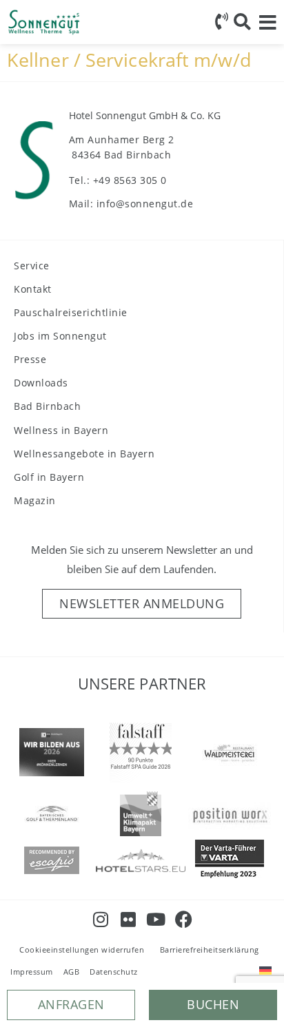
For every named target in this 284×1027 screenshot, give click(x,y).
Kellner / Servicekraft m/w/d (129, 59)
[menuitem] (265, 969)
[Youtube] (156, 919)
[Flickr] (128, 919)
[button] (213, 1005)
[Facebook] (184, 919)
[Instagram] (101, 919)
